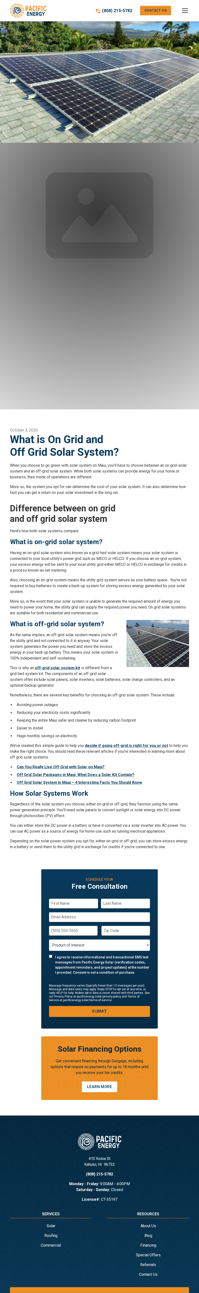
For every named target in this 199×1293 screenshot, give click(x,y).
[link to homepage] (28, 10)
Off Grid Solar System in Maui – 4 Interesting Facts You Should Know (79, 782)
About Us (148, 1226)
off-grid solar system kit (57, 668)
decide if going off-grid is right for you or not (126, 745)
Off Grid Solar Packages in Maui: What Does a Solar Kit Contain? (75, 774)
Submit (99, 1011)
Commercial (51, 1245)
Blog (148, 1235)
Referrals (148, 1264)
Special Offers (148, 1255)
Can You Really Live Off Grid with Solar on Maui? (61, 767)
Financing (148, 1245)
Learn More (99, 1086)
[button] (180, 11)
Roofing (51, 1235)
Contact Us (155, 10)
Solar (51, 1226)
